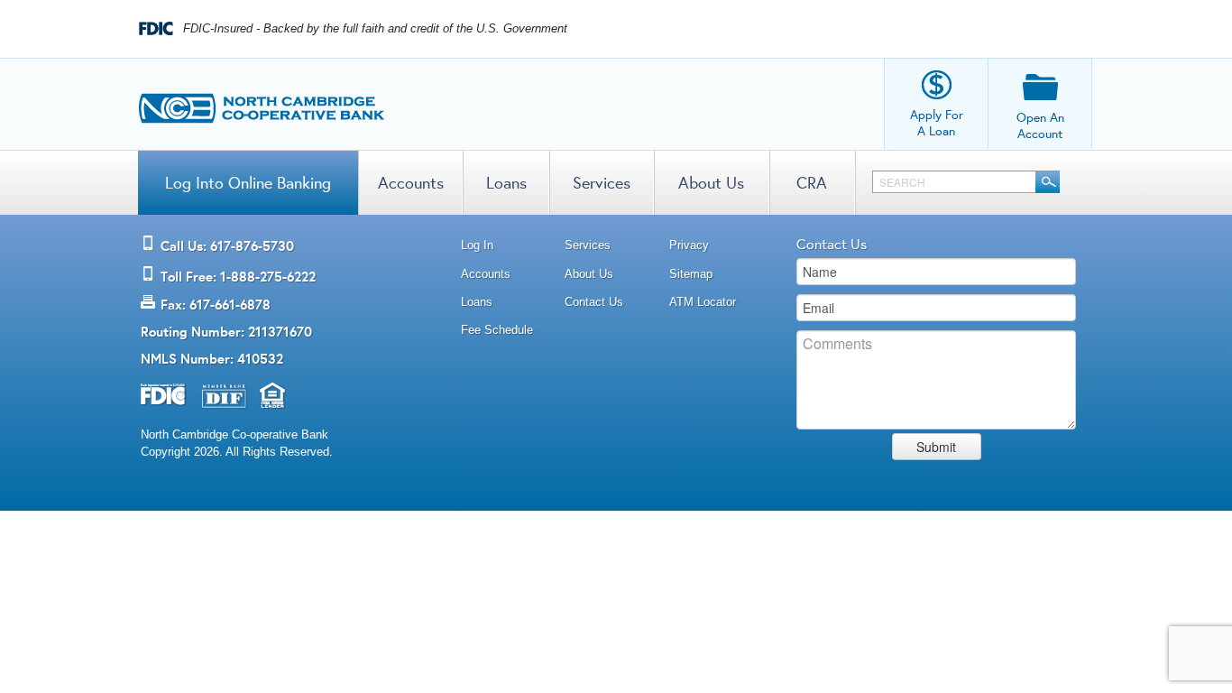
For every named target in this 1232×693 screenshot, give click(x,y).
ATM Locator (702, 302)
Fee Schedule (497, 330)
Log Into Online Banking (248, 182)
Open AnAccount (1040, 125)
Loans (506, 182)
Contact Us (594, 302)
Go (1047, 182)
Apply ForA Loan (936, 122)
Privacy (689, 245)
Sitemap (691, 274)
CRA (811, 182)
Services (601, 182)
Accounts (411, 182)
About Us (711, 182)
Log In (477, 245)
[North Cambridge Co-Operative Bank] (262, 104)
